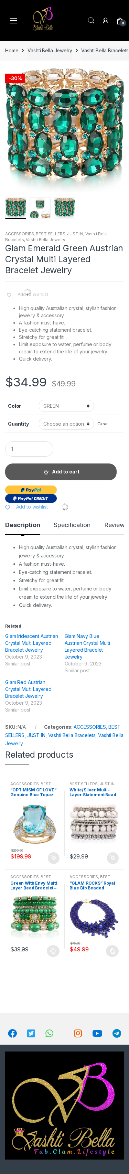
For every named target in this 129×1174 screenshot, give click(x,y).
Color (14, 406)
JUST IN (75, 233)
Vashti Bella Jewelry (50, 50)
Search (91, 20)
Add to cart (65, 471)
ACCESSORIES (19, 233)
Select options (53, 951)
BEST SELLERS (50, 233)
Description (22, 525)
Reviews (116, 525)
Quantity (18, 424)
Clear (102, 423)
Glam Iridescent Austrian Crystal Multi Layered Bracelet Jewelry (31, 643)
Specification (72, 525)
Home (11, 50)
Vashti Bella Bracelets (105, 50)
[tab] (22, 527)
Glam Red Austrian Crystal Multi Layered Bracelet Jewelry (28, 689)
